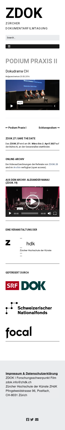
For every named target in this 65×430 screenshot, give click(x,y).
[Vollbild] (55, 213)
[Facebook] (27, 419)
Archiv (17, 167)
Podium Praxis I (17, 128)
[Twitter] (32, 419)
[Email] (36, 419)
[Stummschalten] (49, 213)
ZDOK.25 (53, 164)
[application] (32, 201)
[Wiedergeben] (10, 213)
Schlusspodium (48, 128)
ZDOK (24, 13)
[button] (33, 201)
